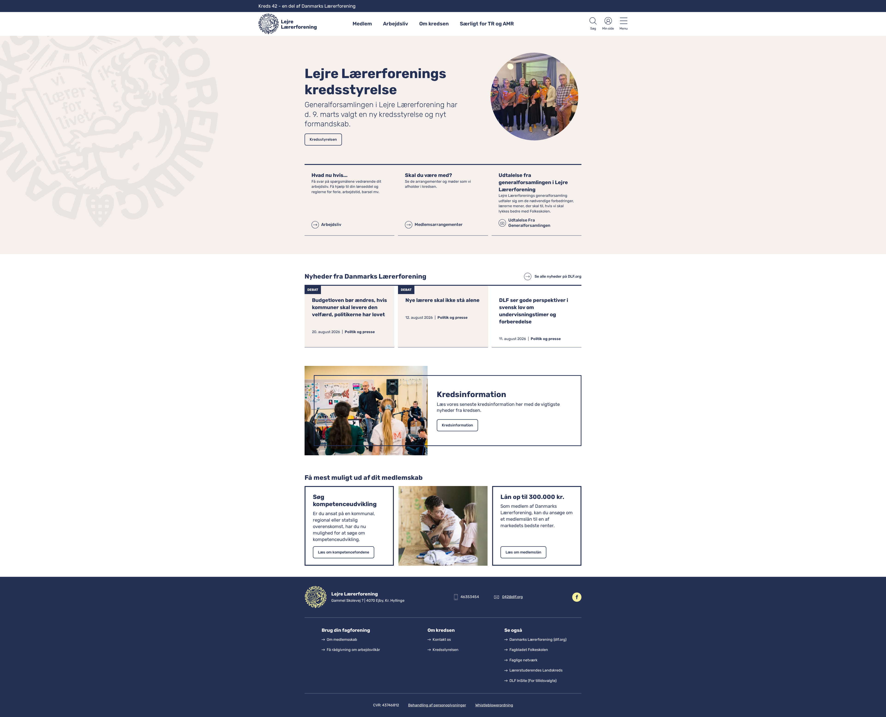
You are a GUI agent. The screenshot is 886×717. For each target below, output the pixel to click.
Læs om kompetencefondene (343, 552)
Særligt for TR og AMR (487, 24)
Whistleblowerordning (494, 705)
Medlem (362, 24)
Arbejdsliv (395, 24)
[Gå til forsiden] (289, 24)
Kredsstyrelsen (323, 139)
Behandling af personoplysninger (437, 705)
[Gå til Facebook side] (576, 597)
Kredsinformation (457, 425)
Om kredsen (434, 24)
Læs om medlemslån (523, 552)
